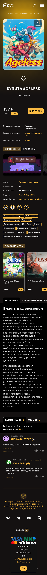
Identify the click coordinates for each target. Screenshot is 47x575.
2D (23, 224)
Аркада (33, 228)
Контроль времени (31, 236)
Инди (35, 182)
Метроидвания (9, 228)
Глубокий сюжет (31, 216)
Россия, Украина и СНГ (33, 134)
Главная (10, 13)
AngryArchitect (21, 439)
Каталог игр (24, 13)
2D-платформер (34, 232)
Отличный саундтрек (11, 220)
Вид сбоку (21, 232)
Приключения (25, 182)
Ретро (29, 224)
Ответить (7, 449)
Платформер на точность (13, 236)
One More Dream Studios (30, 199)
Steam (28, 140)
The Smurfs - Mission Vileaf (12, 282)
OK (23, 568)
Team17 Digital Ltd (27, 195)
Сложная (37, 224)
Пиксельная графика (11, 224)
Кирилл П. (19, 463)
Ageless (36, 13)
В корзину (35, 111)
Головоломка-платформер (13, 216)
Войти (22, 429)
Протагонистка (22, 228)
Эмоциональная (9, 232)
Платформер (26, 220)
